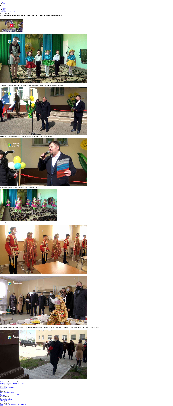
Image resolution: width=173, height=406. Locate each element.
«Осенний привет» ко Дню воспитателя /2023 (7, 387)
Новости (3, 7)
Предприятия (4, 2)
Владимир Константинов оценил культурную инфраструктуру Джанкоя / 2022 (12, 389)
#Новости (1, 390)
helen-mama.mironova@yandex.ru (11, 11)
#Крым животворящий (3, 385)
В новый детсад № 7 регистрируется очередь (7, 399)
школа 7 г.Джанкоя (21, 383)
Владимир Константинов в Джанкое (6, 383)
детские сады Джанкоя (15, 383)
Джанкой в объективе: (3, 381)
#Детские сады (10, 385)
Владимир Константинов (19, 17)
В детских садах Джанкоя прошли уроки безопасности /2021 (9, 394)
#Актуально (2, 400)
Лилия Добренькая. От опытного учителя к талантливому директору (11, 397)
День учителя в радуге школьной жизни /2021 (7, 392)
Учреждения (4, 8)
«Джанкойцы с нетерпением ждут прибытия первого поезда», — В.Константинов (13, 404)
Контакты (3, 3)
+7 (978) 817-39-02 (3, 11)
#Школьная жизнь (3, 388)
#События (5, 402)
